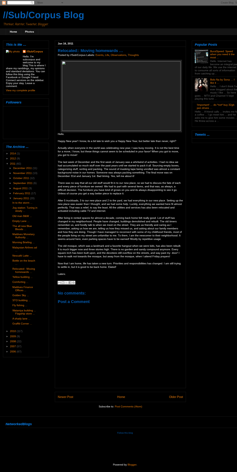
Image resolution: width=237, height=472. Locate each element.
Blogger (132, 464)
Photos (29, 31)
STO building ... (21, 300)
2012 (13, 158)
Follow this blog (125, 433)
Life (107, 55)
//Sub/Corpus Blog (43, 15)
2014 (13, 153)
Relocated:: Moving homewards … (23, 270)
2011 (13, 163)
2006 (13, 351)
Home (13, 31)
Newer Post (65, 397)
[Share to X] (66, 282)
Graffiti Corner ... (22, 323)
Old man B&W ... (22, 216)
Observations (118, 55)
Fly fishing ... (19, 305)
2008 (13, 341)
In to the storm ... (22, 202)
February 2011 (22, 193)
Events (100, 55)
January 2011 (21, 198)
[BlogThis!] (63, 282)
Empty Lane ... (20, 221)
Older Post (176, 397)
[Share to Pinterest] (73, 282)
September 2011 (23, 183)
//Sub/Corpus (34, 51)
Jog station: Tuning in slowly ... (24, 209)
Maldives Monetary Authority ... (23, 236)
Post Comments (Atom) (128, 406)
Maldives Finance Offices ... (22, 289)
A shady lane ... (21, 318)
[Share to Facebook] (70, 282)
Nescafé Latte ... (22, 255)
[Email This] (59, 282)
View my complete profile (20, 90)
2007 (13, 346)
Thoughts (133, 55)
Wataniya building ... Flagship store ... (24, 312)
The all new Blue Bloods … (22, 228)
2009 (13, 336)
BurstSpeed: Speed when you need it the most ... (222, 54)
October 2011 (21, 178)
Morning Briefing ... (23, 242)
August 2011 (21, 188)
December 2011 (23, 168)
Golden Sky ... (20, 295)
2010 (13, 331)
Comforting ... (20, 281)
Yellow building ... (22, 276)
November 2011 (23, 173)
